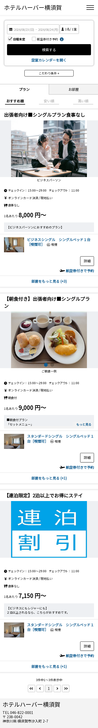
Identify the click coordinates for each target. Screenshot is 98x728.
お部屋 (73, 89)
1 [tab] (46, 365)
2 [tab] (52, 365)
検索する (49, 49)
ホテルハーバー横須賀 (33, 7)
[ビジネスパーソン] (49, 148)
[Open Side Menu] (90, 7)
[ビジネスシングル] (14, 250)
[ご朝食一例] (49, 339)
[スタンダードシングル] (14, 447)
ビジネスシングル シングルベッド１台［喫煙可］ (58, 242)
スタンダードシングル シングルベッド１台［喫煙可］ (60, 439)
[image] (49, 529)
